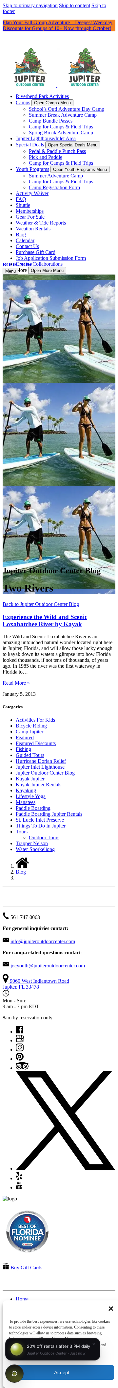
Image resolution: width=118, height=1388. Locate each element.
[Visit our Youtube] (19, 1187)
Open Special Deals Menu (72, 144)
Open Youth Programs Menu (80, 169)
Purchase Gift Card (35, 252)
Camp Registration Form (54, 187)
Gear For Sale (30, 217)
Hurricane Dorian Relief (41, 761)
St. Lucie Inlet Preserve (40, 820)
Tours (22, 831)
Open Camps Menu (52, 102)
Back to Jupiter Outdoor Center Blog (41, 604)
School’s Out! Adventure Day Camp (66, 109)
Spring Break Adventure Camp (61, 132)
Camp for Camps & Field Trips (61, 126)
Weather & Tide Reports (41, 223)
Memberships (30, 211)
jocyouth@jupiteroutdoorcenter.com (47, 965)
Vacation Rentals (33, 228)
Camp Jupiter (29, 731)
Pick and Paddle (45, 157)
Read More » (16, 683)
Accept (61, 1372)
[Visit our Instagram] (20, 1049)
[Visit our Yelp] (19, 1178)
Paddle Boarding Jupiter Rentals (49, 814)
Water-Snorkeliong (35, 849)
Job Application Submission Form (51, 258)
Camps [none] (23, 102)
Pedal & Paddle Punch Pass (57, 151)
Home (22, 1299)
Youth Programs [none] (32, 169)
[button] (111, 1308)
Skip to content (74, 5)
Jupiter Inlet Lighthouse (40, 767)
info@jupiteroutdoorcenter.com (42, 941)
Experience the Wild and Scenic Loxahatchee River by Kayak (45, 620)
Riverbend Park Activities (42, 96)
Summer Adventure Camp (56, 175)
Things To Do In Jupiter (41, 825)
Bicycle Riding (31, 725)
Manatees (25, 802)
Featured (25, 737)
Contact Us (27, 246)
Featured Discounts (36, 743)
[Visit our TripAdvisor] (22, 1068)
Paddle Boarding (33, 808)
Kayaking (26, 790)
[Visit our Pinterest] (20, 1059)
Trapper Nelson (32, 843)
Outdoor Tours (44, 837)
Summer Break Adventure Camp (63, 115)
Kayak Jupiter (30, 778)
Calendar (25, 240)
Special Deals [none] (30, 144)
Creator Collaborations (39, 264)
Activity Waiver (32, 193)
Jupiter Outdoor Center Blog (45, 773)
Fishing (23, 749)
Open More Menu (47, 270)
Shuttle (23, 205)
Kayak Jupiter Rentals (38, 784)
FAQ (21, 199)
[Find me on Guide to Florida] (27, 1254)
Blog (21, 234)
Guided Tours (30, 755)
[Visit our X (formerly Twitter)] (65, 1168)
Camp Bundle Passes (50, 121)
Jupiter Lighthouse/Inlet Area (46, 138)
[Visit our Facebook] (19, 1031)
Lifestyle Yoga (31, 796)
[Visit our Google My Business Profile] (20, 1040)
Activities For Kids (35, 720)
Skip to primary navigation (30, 5)
